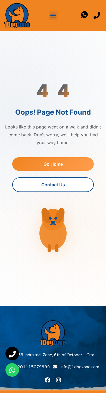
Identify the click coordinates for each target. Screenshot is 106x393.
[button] (53, 15)
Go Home (53, 164)
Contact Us (53, 184)
